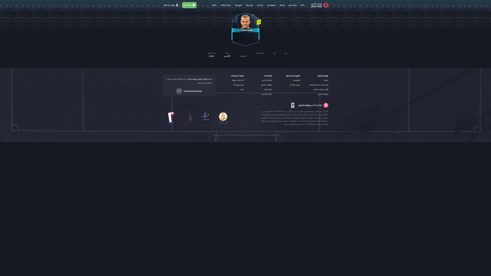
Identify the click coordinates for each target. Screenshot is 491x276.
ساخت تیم (293, 5)
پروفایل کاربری (323, 94)
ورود (169, 5)
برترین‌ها (249, 5)
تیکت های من (267, 94)
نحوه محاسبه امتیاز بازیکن (318, 84)
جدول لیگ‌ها (226, 5)
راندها (282, 5)
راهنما (214, 5)
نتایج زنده (238, 5)
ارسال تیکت (268, 89)
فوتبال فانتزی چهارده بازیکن (197, 79)
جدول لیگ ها (295, 84)
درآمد (242, 89)
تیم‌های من (271, 5)
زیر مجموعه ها (238, 84)
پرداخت (260, 5)
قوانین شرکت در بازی (320, 89)
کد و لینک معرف (238, 80)
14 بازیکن (222, 134)
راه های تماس (267, 80)
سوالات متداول (266, 84)
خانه (302, 5)
